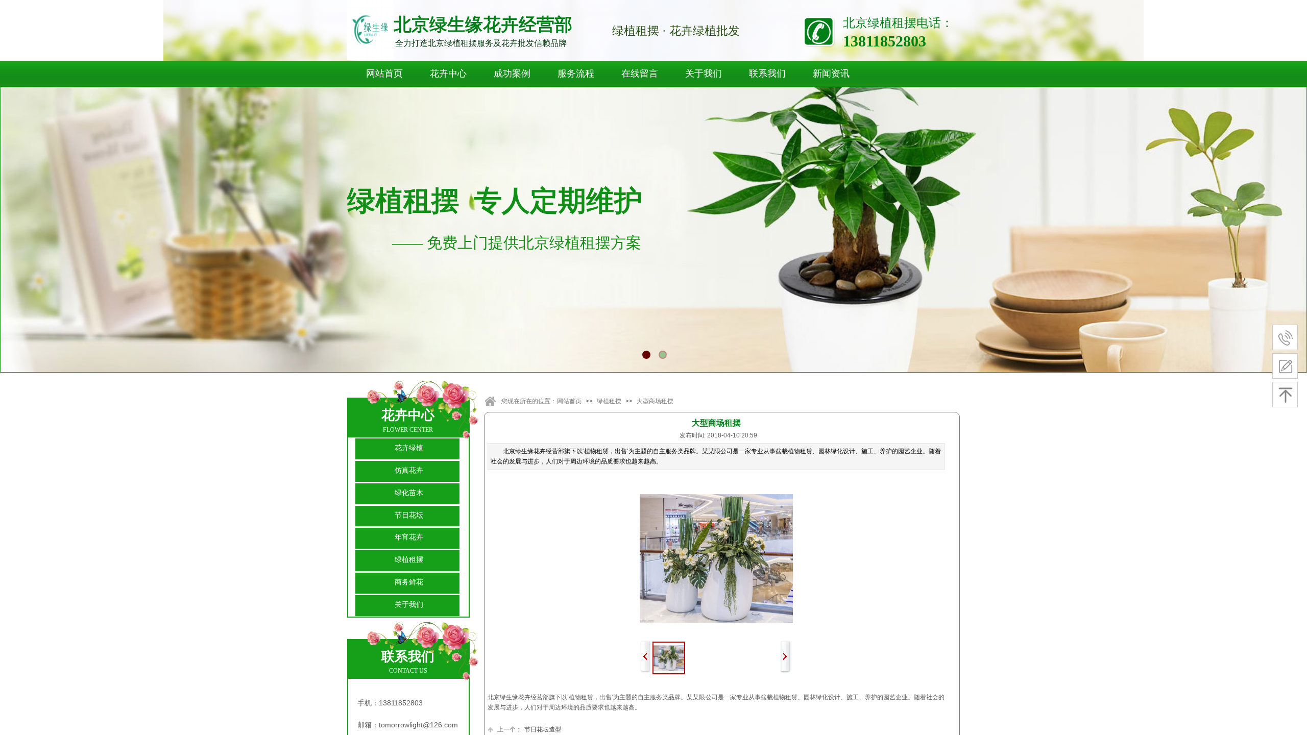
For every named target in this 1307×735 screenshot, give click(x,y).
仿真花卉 (409, 470)
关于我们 (703, 73)
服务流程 (576, 73)
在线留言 (639, 73)
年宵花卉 (409, 537)
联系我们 (767, 73)
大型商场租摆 (655, 401)
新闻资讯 (831, 73)
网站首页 (384, 73)
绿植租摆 (609, 401)
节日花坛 (409, 515)
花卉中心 (448, 73)
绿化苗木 (409, 492)
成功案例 (512, 73)
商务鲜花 (409, 582)
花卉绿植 (409, 448)
